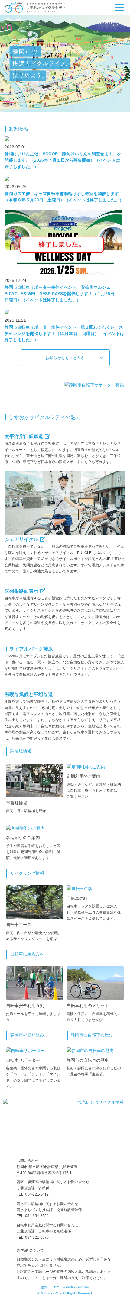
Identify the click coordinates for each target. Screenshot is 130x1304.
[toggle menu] (119, 7)
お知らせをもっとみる (65, 358)
